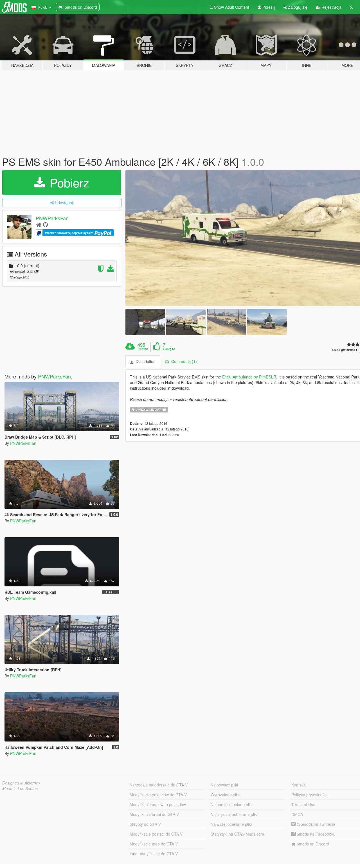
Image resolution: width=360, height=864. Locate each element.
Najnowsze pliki (224, 785)
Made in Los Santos (20, 788)
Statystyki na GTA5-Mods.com (237, 834)
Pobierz (67, 182)
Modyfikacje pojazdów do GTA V (158, 794)
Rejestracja (330, 7)
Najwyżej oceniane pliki (231, 824)
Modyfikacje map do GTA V (154, 844)
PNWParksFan (52, 218)
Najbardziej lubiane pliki (232, 804)
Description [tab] (144, 361)
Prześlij (268, 7)
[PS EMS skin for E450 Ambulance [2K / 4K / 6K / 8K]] (145, 322)
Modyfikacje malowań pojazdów (158, 804)
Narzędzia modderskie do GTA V (159, 785)
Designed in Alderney (21, 783)
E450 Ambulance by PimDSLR (249, 377)
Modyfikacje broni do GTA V (154, 814)
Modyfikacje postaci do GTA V (156, 834)
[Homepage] (39, 224)
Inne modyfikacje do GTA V (154, 853)
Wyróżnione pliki (225, 794)
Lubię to (169, 349)
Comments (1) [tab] (183, 361)
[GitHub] (45, 224)
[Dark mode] (351, 7)
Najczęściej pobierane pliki (234, 814)
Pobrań (143, 349)
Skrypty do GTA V (145, 824)
